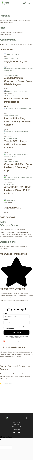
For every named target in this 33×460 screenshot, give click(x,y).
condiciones (16, 422)
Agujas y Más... (8, 39)
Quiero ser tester (7, 383)
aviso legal (16, 429)
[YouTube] (19, 432)
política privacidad (16, 427)
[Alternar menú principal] (29, 3)
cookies (16, 424)
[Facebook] (16, 432)
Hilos (2, 27)
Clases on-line (8, 242)
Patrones (5, 15)
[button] (20, 4)
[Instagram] (14, 432)
